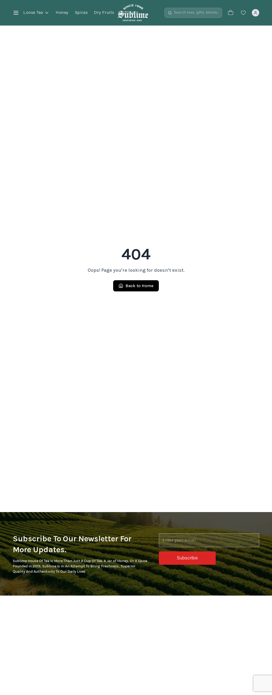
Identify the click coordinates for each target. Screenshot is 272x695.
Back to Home (139, 285)
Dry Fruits (104, 13)
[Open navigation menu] (16, 13)
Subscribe (187, 558)
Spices (81, 13)
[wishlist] (243, 13)
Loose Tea (33, 13)
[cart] (230, 13)
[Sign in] (255, 12)
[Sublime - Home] (136, 12)
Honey (62, 13)
